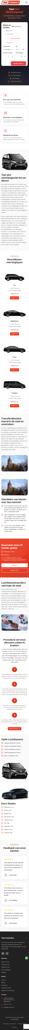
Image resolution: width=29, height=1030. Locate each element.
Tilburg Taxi (7, 810)
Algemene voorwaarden (7, 990)
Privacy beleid (22, 1023)
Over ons (3, 980)
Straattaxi (3, 972)
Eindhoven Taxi (9, 807)
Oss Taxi (6, 823)
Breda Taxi (7, 813)
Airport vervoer (5, 962)
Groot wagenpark (6, 969)
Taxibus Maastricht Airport (12, 752)
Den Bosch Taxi (9, 817)
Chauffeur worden (6, 988)
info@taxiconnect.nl (9, 1007)
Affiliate (3, 982)
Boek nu (13, 297)
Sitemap (14, 1027)
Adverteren (4, 985)
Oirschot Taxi (8, 832)
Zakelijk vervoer (5, 967)
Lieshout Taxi (8, 829)
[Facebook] (3, 953)
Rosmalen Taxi (8, 826)
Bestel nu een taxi (13, 728)
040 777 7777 (14, 570)
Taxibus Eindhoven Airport (12, 743)
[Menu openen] (26, 2)
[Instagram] (7, 953)
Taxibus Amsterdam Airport (12, 746)
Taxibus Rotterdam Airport (12, 749)
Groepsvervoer (5, 964)
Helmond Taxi (8, 820)
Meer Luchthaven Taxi (11, 756)
